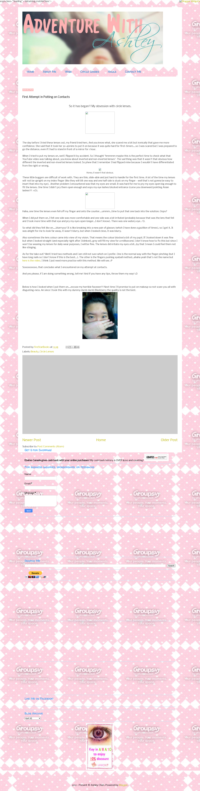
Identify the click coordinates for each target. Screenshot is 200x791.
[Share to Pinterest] (78, 347)
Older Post (169, 440)
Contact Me (133, 71)
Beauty (35, 351)
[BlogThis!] (69, 347)
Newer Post (31, 440)
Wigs (68, 71)
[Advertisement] (43, 536)
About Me (49, 71)
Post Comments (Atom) (50, 446)
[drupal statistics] (28, 90)
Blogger (123, 785)
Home (30, 71)
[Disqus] (100, 394)
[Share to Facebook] (75, 347)
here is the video (31, 260)
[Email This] (67, 347)
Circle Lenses (89, 71)
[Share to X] (72, 347)
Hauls (112, 71)
